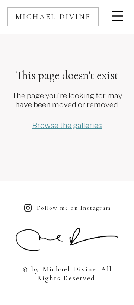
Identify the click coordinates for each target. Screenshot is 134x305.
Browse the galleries (67, 125)
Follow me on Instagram (74, 208)
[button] (118, 17)
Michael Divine (53, 16)
